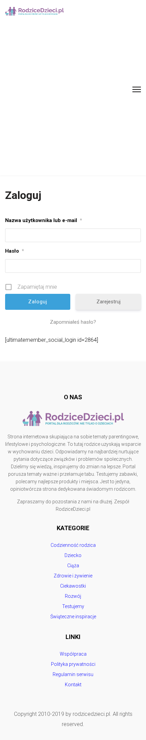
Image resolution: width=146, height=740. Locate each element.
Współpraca (73, 654)
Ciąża (73, 565)
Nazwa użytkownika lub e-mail (43, 220)
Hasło (14, 251)
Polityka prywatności (73, 664)
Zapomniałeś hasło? (73, 322)
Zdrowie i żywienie (73, 575)
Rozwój (73, 596)
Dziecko (73, 555)
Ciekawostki (73, 586)
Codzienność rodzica (73, 545)
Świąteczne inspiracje (73, 616)
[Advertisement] (73, 99)
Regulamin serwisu (73, 674)
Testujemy (73, 606)
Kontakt (73, 684)
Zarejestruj (108, 302)
